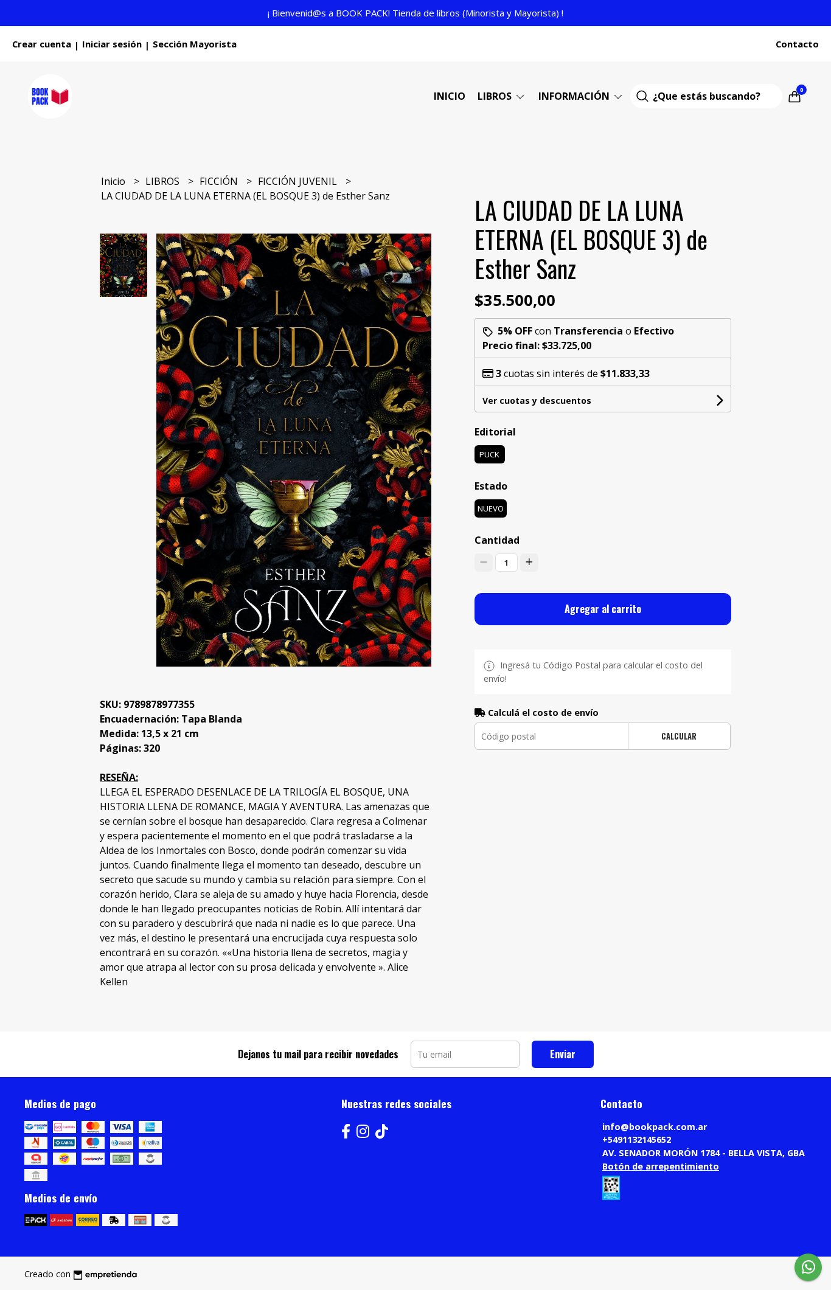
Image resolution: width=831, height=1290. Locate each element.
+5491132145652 (636, 1139)
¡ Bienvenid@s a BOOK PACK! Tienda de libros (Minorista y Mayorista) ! (415, 13)
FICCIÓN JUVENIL (298, 181)
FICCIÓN (220, 181)
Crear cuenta (41, 44)
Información (575, 96)
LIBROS (496, 96)
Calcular (679, 736)
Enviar (562, 1054)
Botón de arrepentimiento (660, 1166)
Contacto (797, 44)
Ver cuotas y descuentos (536, 400)
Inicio (449, 96)
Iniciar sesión (112, 44)
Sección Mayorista (195, 44)
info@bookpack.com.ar (654, 1126)
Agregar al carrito (603, 609)
